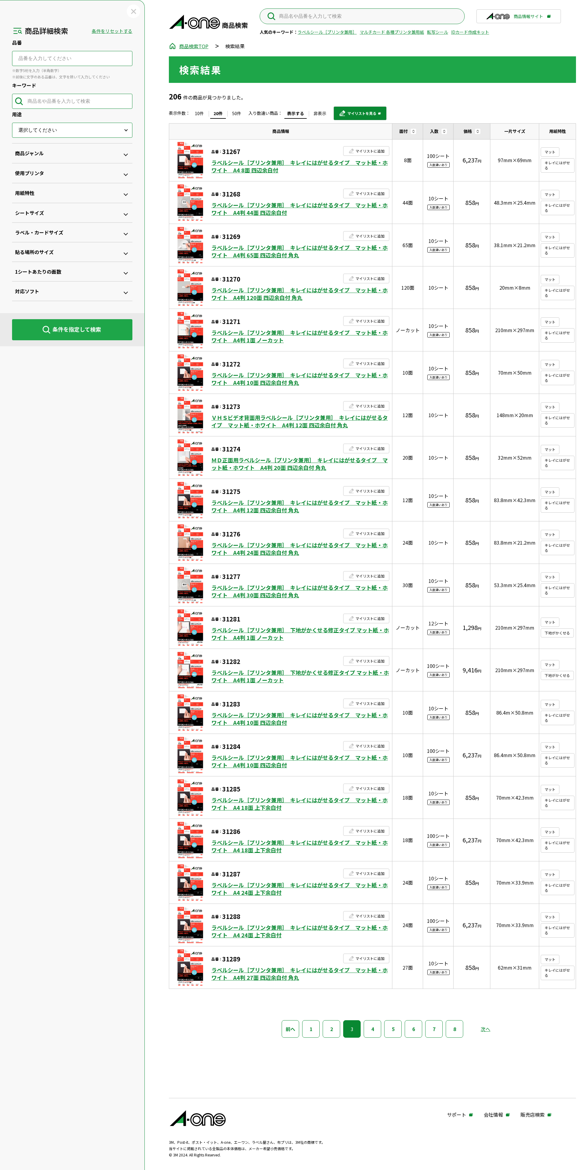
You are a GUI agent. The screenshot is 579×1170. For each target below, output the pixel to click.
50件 (236, 113)
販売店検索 (532, 1115)
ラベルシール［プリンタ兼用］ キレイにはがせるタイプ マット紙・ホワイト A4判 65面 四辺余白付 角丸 (299, 251)
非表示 (320, 113)
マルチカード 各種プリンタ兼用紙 (392, 32)
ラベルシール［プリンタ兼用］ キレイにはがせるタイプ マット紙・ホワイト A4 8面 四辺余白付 (299, 166)
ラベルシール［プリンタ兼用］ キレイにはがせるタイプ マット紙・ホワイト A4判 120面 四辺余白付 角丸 (299, 293)
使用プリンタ (29, 173)
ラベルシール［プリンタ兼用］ (327, 32)
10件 (199, 113)
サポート (456, 1115)
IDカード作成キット (470, 32)
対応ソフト (27, 291)
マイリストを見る (357, 115)
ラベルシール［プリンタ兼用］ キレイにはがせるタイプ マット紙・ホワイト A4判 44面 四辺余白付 (299, 208)
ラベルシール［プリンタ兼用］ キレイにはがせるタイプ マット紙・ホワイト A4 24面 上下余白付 (299, 888)
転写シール (437, 32)
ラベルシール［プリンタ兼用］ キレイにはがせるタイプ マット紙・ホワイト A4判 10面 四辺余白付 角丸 (299, 378)
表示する (295, 113)
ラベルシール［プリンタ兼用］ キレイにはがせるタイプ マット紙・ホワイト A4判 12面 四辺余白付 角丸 (299, 506)
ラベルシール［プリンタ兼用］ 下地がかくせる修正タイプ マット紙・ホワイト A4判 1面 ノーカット (300, 633)
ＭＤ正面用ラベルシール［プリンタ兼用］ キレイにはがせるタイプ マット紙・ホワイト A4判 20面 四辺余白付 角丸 (299, 463)
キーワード (24, 85)
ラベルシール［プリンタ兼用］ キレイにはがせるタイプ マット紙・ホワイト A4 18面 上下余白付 (299, 803)
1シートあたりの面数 (38, 271)
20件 (218, 113)
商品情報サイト (528, 18)
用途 (17, 114)
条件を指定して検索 (76, 329)
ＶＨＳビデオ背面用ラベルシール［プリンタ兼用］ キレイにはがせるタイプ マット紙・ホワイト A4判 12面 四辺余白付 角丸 (299, 421)
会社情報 (493, 1115)
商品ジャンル (29, 153)
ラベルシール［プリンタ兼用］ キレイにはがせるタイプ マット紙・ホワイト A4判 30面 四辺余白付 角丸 (299, 591)
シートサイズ (29, 212)
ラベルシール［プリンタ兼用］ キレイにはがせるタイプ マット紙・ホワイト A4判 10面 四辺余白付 (299, 718)
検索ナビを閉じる (133, 11)
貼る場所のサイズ (34, 252)
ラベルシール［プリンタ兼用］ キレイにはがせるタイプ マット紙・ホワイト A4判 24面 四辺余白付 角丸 (299, 548)
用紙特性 (24, 193)
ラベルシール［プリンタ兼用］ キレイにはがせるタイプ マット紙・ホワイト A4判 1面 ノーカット (299, 336)
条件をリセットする (112, 31)
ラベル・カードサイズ (39, 232)
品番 (17, 42)
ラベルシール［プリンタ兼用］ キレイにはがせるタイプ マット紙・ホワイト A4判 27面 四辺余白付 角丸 (299, 973)
